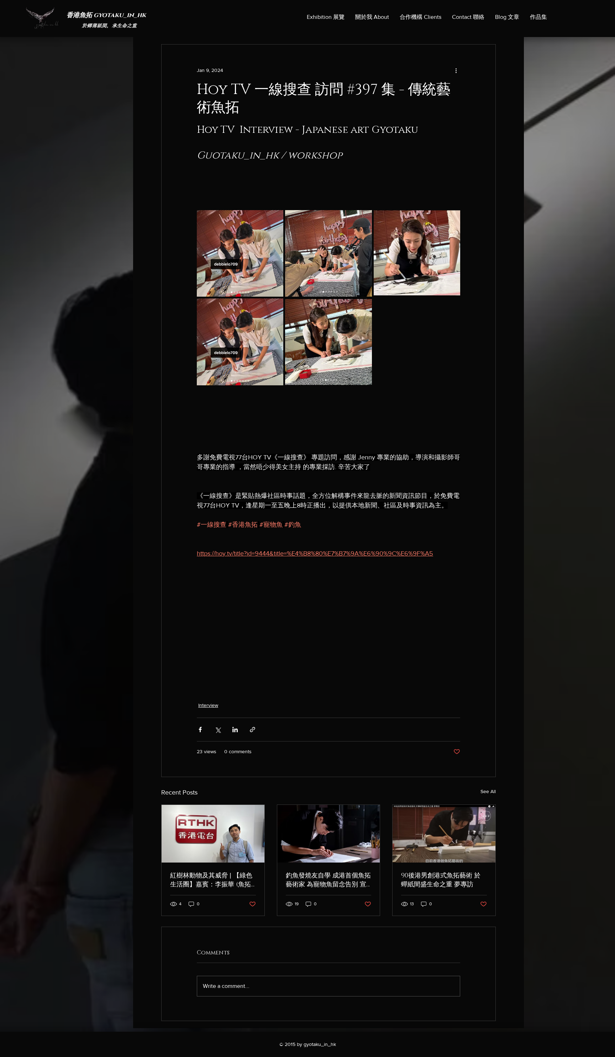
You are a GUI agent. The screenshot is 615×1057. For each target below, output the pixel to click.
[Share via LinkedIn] (235, 729)
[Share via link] (252, 729)
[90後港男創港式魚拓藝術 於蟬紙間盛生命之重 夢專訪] (444, 834)
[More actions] (456, 70)
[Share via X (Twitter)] (217, 729)
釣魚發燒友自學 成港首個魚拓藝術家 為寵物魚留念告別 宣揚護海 (328, 880)
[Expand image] (240, 253)
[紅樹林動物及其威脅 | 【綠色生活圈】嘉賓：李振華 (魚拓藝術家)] (213, 834)
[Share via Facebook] (200, 729)
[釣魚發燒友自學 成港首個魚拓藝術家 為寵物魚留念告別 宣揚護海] (328, 834)
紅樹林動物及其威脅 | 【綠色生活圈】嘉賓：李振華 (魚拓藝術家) (211, 880)
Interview (208, 705)
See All (488, 791)
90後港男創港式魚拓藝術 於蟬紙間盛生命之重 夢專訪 (440, 880)
